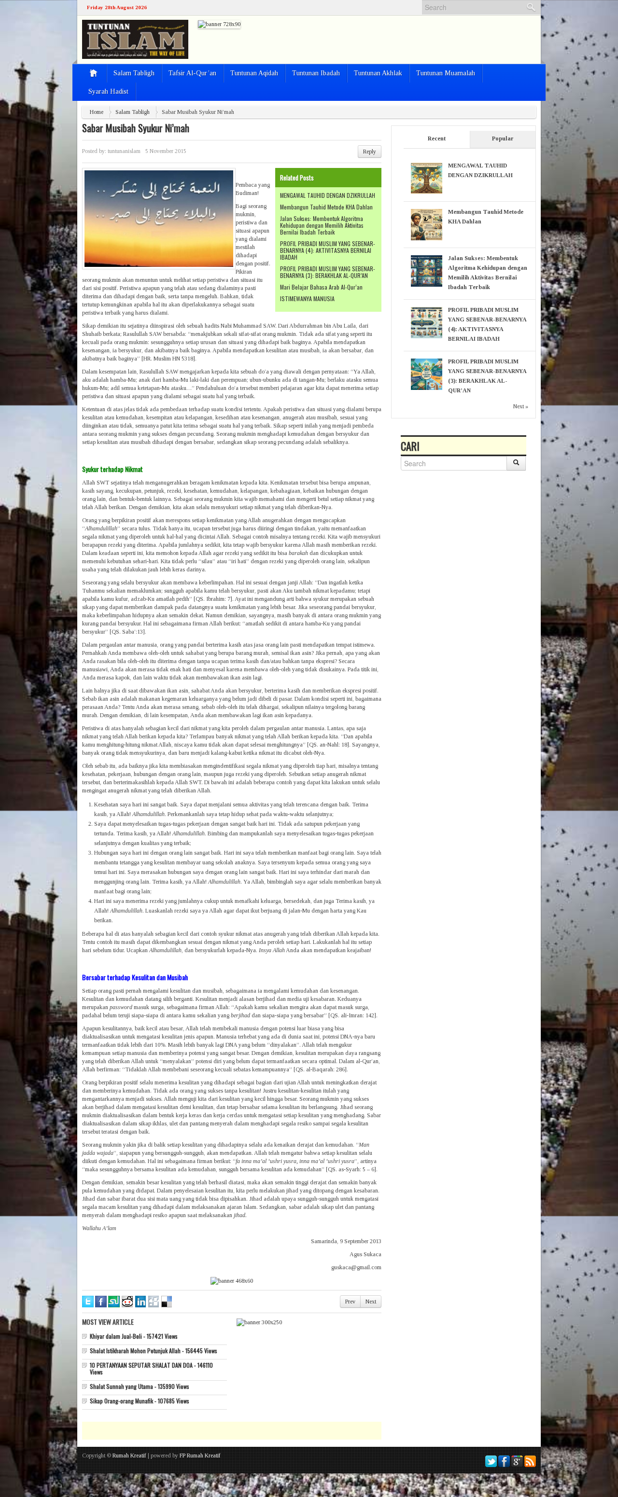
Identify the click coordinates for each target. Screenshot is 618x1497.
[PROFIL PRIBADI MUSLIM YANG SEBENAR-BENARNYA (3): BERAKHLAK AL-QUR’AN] (426, 373)
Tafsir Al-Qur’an (192, 73)
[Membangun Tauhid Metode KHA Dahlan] (426, 224)
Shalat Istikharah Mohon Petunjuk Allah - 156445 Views (153, 1350)
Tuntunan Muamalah (445, 73)
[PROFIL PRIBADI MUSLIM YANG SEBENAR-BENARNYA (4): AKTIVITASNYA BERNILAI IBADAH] (426, 322)
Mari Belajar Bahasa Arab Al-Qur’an (321, 287)
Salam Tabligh (133, 73)
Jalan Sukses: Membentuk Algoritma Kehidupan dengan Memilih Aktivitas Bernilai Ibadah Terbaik (322, 225)
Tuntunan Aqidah (254, 73)
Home (96, 112)
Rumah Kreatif (129, 1455)
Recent (437, 138)
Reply (369, 151)
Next (370, 1301)
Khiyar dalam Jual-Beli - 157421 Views (134, 1336)
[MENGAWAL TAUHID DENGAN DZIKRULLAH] (426, 177)
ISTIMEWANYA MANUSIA (307, 298)
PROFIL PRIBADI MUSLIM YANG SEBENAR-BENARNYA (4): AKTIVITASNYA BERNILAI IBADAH (327, 250)
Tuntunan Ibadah (316, 73)
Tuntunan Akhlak (378, 73)
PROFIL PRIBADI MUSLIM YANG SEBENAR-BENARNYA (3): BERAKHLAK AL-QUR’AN (327, 271)
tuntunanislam (124, 151)
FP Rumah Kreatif (200, 1455)
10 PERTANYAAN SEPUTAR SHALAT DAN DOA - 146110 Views (151, 1368)
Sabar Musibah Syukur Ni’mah (135, 128)
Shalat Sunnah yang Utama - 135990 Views (139, 1386)
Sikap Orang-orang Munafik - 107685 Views (139, 1401)
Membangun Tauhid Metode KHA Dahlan (326, 207)
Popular (503, 138)
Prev (350, 1301)
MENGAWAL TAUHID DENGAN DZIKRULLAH (327, 195)
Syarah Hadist (108, 91)
